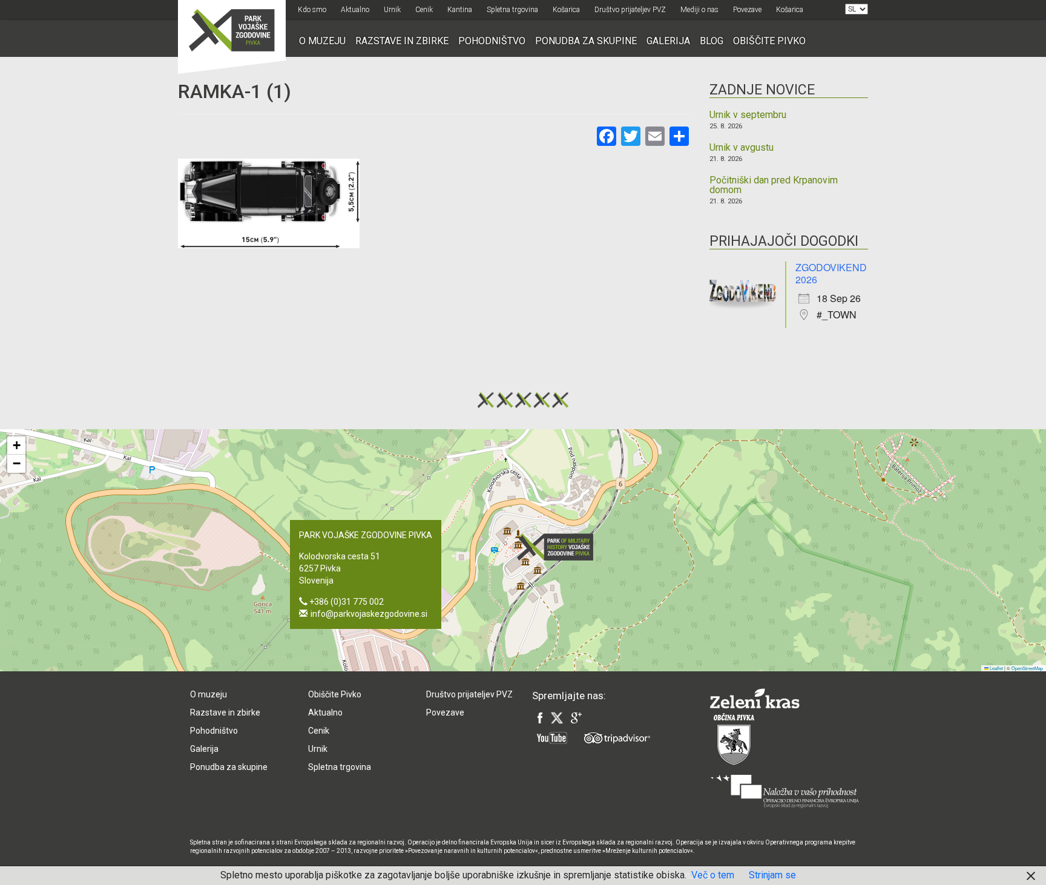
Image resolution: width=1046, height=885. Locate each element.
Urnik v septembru (747, 115)
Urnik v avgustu (741, 148)
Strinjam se (772, 875)
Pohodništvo (491, 41)
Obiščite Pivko (769, 41)
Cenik (424, 9)
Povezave (747, 9)
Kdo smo (312, 9)
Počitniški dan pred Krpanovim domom (773, 185)
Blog (711, 41)
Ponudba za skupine (586, 41)
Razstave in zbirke (402, 41)
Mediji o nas (699, 9)
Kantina (459, 9)
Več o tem (712, 875)
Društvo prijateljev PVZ (630, 9)
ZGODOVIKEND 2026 (831, 273)
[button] (559, 547)
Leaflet (995, 668)
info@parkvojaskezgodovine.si (369, 614)
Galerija (668, 41)
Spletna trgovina (512, 9)
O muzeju (322, 41)
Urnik (392, 9)
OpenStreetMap (1027, 668)
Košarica (566, 9)
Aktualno (355, 9)
